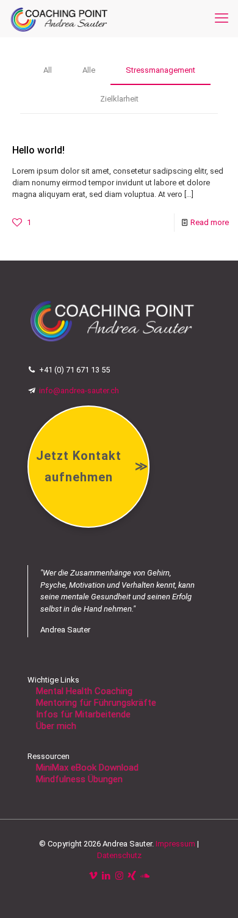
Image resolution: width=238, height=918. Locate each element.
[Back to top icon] (213, 893)
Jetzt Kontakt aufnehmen (92, 466)
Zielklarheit (119, 98)
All (47, 70)
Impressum (175, 843)
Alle (88, 70)
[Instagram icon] (119, 875)
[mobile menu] (221, 18)
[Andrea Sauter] (59, 18)
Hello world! (38, 150)
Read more (209, 222)
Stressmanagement (160, 70)
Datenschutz (119, 855)
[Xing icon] (132, 875)
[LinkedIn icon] (106, 875)
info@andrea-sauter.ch (77, 390)
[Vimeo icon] (93, 875)
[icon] (145, 875)
